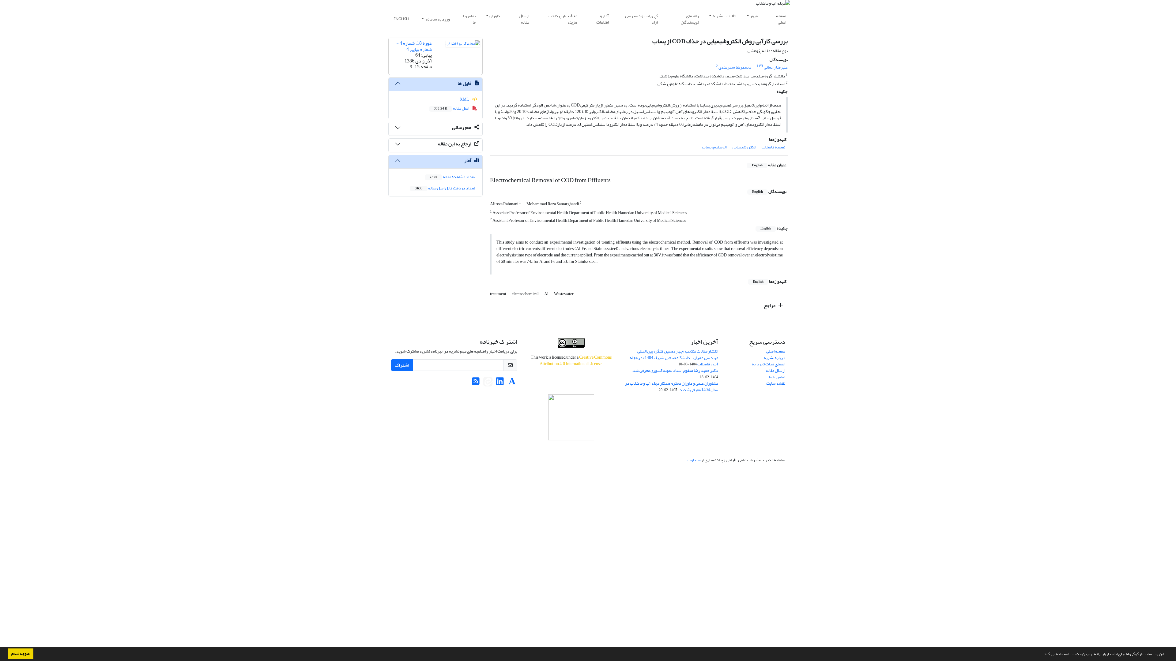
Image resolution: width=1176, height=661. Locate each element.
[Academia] (512, 383)
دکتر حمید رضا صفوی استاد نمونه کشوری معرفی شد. (674, 370)
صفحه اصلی (781, 19)
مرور (754, 16)
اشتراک (402, 365)
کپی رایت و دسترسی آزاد (641, 19)
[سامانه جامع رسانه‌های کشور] (571, 417)
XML (465, 99)
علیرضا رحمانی (776, 67)
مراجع (770, 305)
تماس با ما (469, 19)
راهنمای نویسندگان (690, 19)
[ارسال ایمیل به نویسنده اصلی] (761, 66)
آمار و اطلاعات (602, 19)
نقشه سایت (775, 383)
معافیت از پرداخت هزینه (562, 19)
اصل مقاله (452, 108)
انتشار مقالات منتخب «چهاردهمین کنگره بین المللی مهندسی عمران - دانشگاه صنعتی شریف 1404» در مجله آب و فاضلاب (674, 357)
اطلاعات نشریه (724, 16)
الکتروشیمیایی (744, 147)
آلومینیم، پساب (714, 147)
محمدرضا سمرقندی (734, 67)
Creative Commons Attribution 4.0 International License (576, 360)
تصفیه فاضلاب (773, 147)
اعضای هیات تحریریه (768, 364)
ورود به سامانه (437, 19)
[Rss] (475, 383)
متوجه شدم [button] (20, 653)
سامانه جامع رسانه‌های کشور (571, 448)
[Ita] (488, 383)
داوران (494, 16)
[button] (1041, 654)
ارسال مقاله (524, 19)
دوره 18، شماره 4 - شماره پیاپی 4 (414, 46)
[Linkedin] (500, 383)
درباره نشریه (774, 357)
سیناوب (694, 460)
